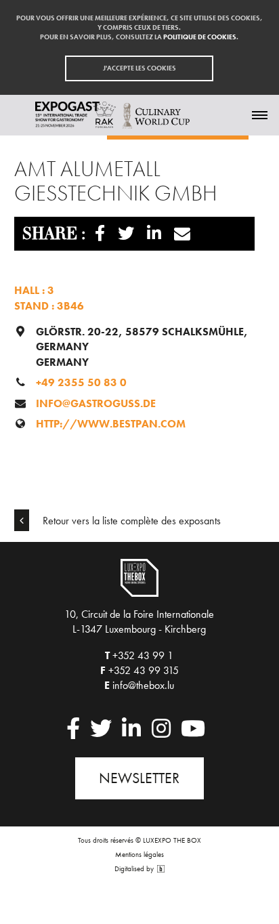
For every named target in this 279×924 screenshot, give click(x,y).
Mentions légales (139, 854)
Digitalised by (135, 868)
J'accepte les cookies (139, 68)
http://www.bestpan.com (111, 424)
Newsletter (139, 778)
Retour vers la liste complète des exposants (130, 520)
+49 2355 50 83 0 (81, 382)
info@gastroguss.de (96, 403)
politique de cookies (199, 37)
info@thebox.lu (143, 685)
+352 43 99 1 (142, 655)
